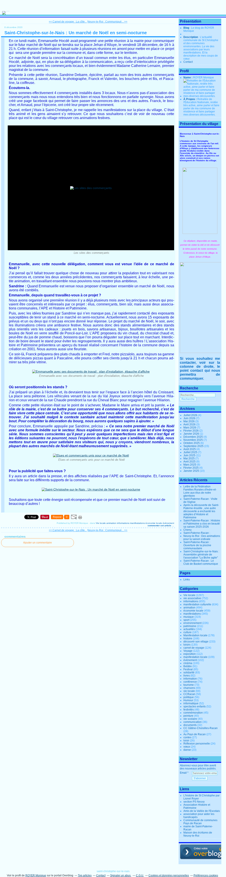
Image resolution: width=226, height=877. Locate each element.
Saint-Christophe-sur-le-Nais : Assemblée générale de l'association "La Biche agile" (201, 554)
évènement (168, 523)
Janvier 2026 (191, 433)
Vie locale (101, 523)
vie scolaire (190, 718)
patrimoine (189, 626)
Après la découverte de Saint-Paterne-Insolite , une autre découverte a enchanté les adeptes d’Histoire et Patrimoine (201, 511)
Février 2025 (191, 467)
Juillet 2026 (190, 415)
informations (123, 523)
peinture (188, 715)
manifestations (137, 523)
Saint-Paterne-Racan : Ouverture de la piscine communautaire (197, 545)
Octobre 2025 (191, 443)
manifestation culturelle (197, 604)
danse (187, 749)
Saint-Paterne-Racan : (196, 532)
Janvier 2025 (191, 470)
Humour (188, 700)
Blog (186, 27)
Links (186, 579)
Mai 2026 (189, 421)
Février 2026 (191, 430)
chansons (189, 687)
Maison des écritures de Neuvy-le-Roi (197, 834)
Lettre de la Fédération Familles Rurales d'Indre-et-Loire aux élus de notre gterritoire (200, 491)
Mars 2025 (190, 464)
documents (190, 725)
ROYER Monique (35, 875)
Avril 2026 (189, 424)
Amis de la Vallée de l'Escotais (201, 811)
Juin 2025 (189, 455)
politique (188, 697)
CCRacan (189, 694)
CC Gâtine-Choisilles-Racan (200, 728)
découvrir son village (195, 641)
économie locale (153, 523)
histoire (187, 638)
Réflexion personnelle (196, 743)
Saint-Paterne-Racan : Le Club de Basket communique (200, 562)
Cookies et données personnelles (169, 875)
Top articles (85, 875)
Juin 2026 (189, 418)
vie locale (189, 691)
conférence (190, 681)
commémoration (193, 712)
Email (183, 772)
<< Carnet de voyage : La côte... (68, 21)
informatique (190, 703)
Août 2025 (189, 449)
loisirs (186, 644)
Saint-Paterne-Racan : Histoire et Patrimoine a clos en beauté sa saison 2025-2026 (201, 523)
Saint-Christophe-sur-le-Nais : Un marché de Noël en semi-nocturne (75, 32)
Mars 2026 (190, 427)
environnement (192, 623)
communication (192, 722)
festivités (188, 709)
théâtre (187, 666)
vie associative (192, 598)
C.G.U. (140, 875)
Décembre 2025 (193, 436)
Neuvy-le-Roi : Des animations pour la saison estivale (201, 537)
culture (187, 632)
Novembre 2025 (193, 439)
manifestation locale (195, 657)
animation (111, 523)
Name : (188, 77)
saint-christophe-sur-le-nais (113, 871)
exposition (189, 653)
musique (188, 616)
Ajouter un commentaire (37, 542)
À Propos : (190, 99)
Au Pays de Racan (194, 734)
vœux (186, 746)
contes (187, 737)
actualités (189, 629)
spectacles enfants (194, 706)
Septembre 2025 (193, 446)
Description (191, 37)
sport (186, 619)
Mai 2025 (189, 458)
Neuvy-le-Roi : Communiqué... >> (107, 21)
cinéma (187, 663)
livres (186, 675)
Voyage (187, 650)
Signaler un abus (120, 875)
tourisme (188, 684)
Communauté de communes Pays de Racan (200, 822)
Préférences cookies (206, 875)
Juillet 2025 (190, 452)
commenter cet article (160, 525)
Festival (188, 669)
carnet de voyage (193, 647)
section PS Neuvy (194, 801)
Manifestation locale (195, 635)
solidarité (188, 672)
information (190, 678)
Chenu (187, 529)
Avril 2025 (189, 461)
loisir (186, 740)
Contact (188, 61)
